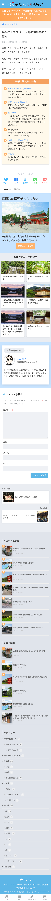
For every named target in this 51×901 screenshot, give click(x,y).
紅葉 (8, 817)
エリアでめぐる (13, 750)
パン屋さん (11, 800)
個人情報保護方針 (40, 885)
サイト (6, 464)
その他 (8, 805)
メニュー (19, 899)
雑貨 (8, 822)
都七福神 (12, 113)
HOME (27, 879)
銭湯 (8, 828)
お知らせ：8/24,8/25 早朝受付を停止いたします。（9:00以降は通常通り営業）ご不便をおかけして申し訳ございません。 (25, 14)
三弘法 (11, 154)
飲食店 (8, 783)
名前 (5, 442)
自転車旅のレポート (13, 756)
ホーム (6, 899)
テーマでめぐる (13, 744)
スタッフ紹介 (16, 885)
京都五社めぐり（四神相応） (21, 88)
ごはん (9, 789)
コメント (8, 410)
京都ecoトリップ (25, 246)
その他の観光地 (13, 778)
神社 (8, 772)
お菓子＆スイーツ (14, 794)
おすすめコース (12, 739)
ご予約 (45, 899)
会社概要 (27, 885)
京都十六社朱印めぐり (18, 102)
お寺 (8, 767)
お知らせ (9, 867)
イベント (10, 856)
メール (6, 453)
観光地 (17, 189)
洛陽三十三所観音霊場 (18, 140)
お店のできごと (13, 861)
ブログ (6, 885)
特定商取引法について (25, 888)
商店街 (9, 833)
